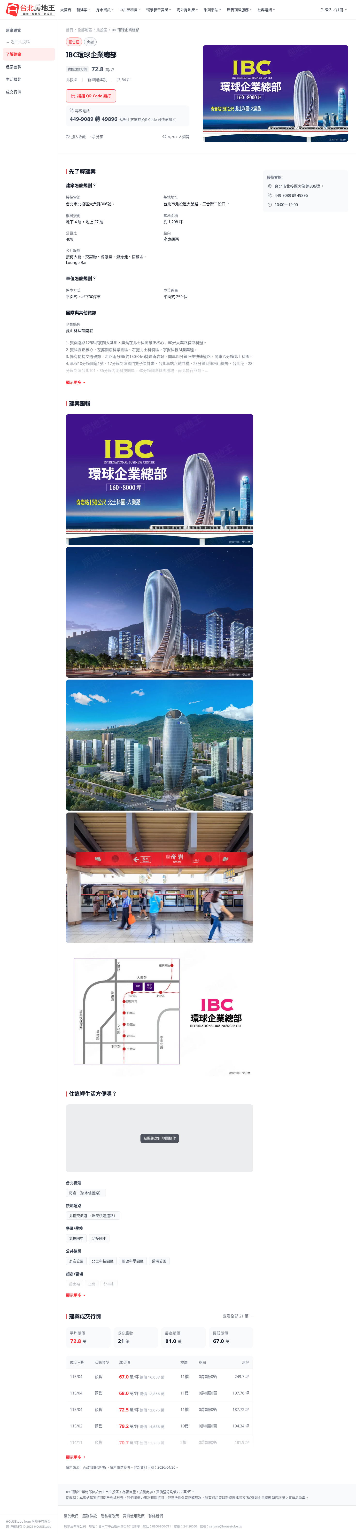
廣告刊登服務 (238, 9)
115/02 (76, 1426)
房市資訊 (103, 9)
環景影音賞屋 (157, 9)
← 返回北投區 (18, 41)
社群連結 (264, 9)
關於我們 (71, 1515)
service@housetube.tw (225, 1526)
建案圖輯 (13, 67)
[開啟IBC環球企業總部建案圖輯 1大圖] (159, 479)
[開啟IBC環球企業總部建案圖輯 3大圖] (159, 745)
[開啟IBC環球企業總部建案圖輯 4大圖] (159, 878)
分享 (99, 136)
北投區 (101, 29)
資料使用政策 (134, 1515)
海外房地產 (186, 9)
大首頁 (65, 9)
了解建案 (13, 54)
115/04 (76, 1376)
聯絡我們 (155, 1515)
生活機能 (13, 79)
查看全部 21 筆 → (238, 1316)
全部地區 (84, 29)
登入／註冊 (334, 9)
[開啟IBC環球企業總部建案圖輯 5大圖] (159, 1010)
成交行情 (13, 92)
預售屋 (74, 41)
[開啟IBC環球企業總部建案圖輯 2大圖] (159, 612)
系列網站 (211, 9)
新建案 (82, 9)
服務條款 (89, 1515)
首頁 (69, 29)
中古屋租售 (128, 9)
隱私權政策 (110, 1515)
